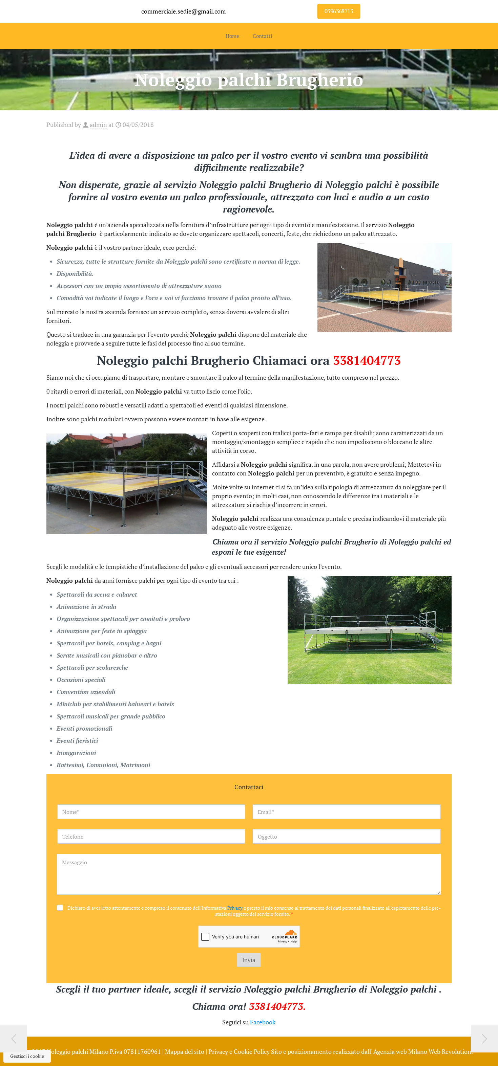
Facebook (262, 1022)
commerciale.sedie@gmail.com (183, 11)
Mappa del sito (184, 1051)
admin (98, 124)
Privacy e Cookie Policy (239, 1051)
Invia (248, 960)
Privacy (235, 908)
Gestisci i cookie (27, 1056)
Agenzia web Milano (400, 1051)
